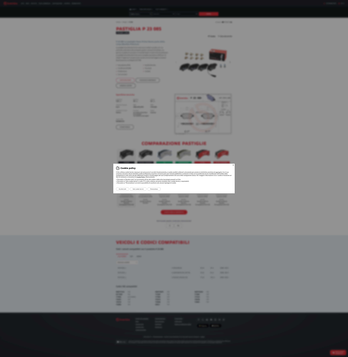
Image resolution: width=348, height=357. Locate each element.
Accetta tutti (122, 189)
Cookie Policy (141, 177)
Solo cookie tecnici (138, 189)
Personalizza (154, 189)
